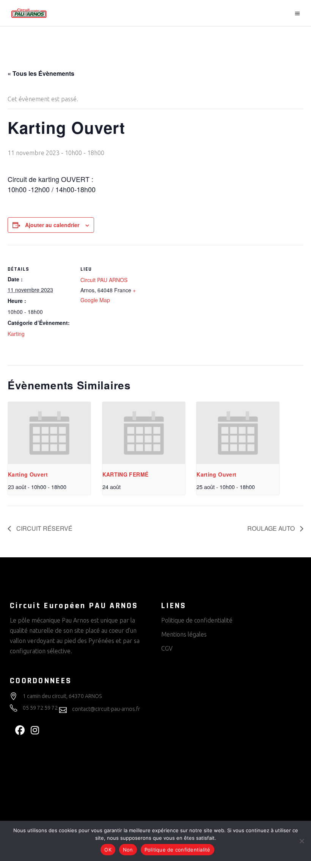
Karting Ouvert (28, 474)
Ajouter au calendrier (52, 225)
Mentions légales (184, 634)
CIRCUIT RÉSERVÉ (43, 528)
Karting (16, 333)
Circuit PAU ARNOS (103, 280)
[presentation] (49, 433)
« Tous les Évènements (41, 73)
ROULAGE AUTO (271, 528)
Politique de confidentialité (196, 620)
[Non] (301, 841)
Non (128, 850)
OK (108, 850)
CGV (167, 648)
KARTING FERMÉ (125, 474)
